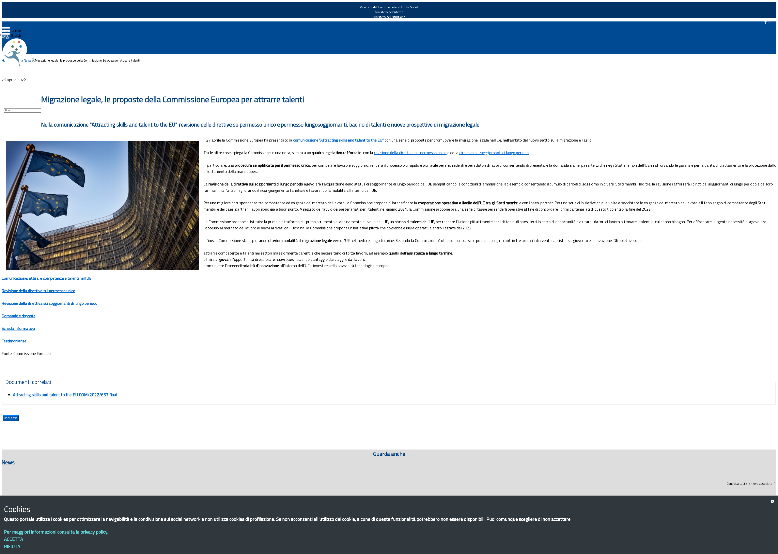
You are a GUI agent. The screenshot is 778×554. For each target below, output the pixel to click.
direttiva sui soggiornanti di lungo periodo (494, 152)
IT (765, 22)
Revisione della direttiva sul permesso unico (38, 291)
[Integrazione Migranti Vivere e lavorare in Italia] (16, 52)
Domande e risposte (18, 316)
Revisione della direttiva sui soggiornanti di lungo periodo (49, 303)
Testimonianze (14, 341)
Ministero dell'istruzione (389, 16)
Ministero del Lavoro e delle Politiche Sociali (389, 7)
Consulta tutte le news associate (750, 483)
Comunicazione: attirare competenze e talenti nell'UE (46, 278)
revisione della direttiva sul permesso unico (410, 152)
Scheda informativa (18, 328)
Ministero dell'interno (389, 12)
